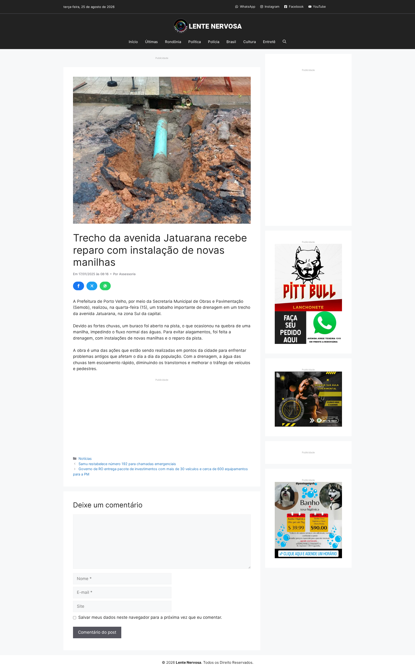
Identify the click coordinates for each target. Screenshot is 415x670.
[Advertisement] (162, 415)
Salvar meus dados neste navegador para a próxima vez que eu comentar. (150, 617)
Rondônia (173, 41)
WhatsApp (247, 6)
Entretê (269, 41)
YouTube (319, 6)
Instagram (272, 6)
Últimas (151, 41)
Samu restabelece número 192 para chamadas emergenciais (127, 464)
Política (194, 41)
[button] (284, 42)
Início (133, 41)
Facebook (296, 6)
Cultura (249, 41)
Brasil (231, 41)
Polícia (213, 41)
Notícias (85, 458)
